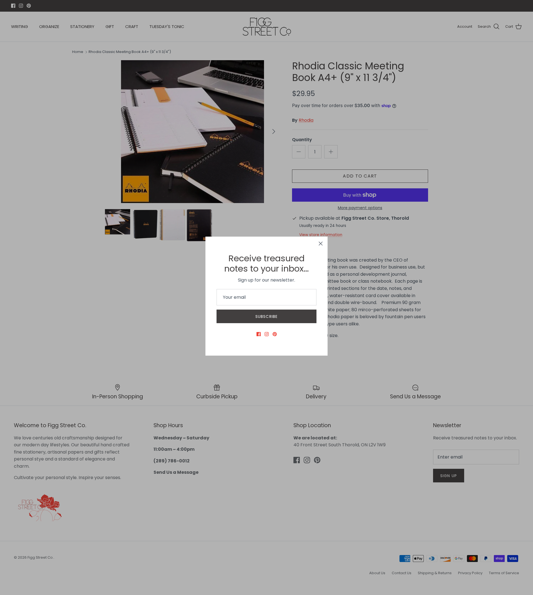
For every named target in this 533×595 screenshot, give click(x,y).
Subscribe (266, 316)
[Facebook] (259, 334)
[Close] (321, 243)
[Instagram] (267, 334)
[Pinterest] (275, 334)
